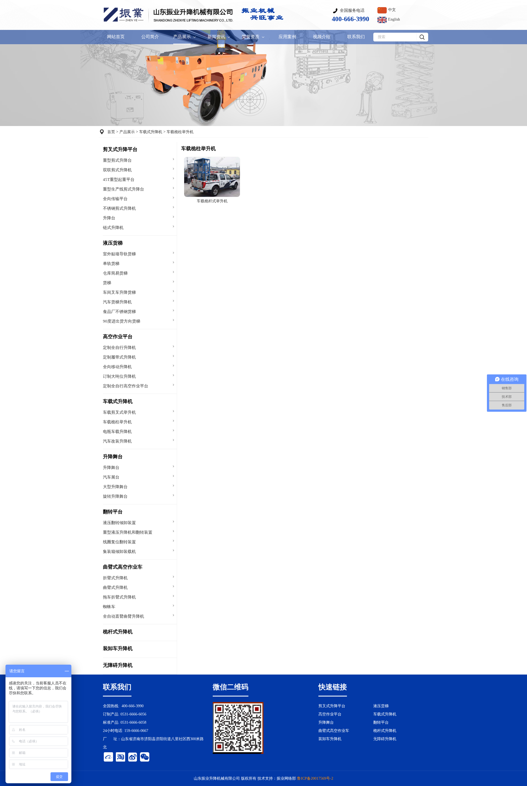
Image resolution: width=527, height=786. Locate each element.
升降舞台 (113, 456)
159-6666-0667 (136, 731)
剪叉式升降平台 (120, 149)
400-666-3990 (133, 706)
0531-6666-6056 (133, 714)
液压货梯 (113, 243)
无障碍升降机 (118, 665)
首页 (111, 132)
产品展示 (127, 132)
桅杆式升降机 (118, 631)
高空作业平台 (118, 336)
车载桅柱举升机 (180, 132)
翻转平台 (113, 511)
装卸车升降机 (118, 648)
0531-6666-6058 (133, 722)
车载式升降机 (150, 132)
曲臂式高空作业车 (122, 567)
